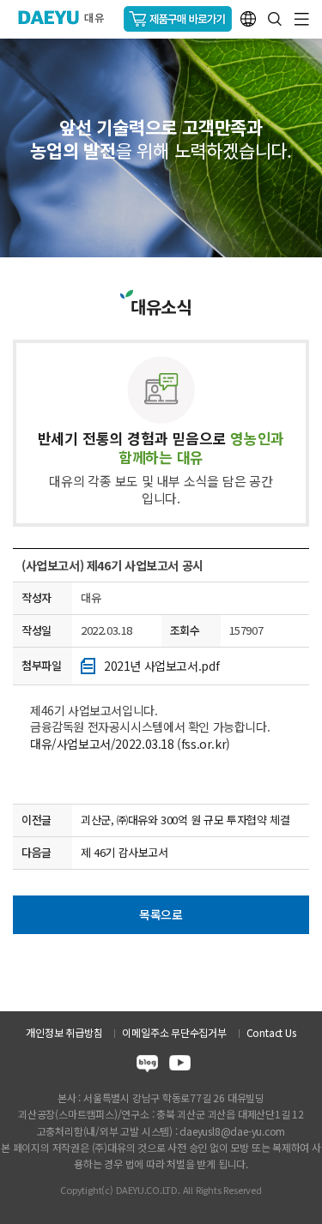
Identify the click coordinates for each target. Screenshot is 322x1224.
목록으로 (161, 914)
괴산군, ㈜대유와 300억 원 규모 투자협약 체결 (185, 819)
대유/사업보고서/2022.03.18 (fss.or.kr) (130, 743)
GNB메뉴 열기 (302, 19)
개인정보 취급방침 (64, 1032)
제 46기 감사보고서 (124, 852)
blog (147, 1065)
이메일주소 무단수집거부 (174, 1032)
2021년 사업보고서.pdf (161, 665)
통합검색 (275, 19)
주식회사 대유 (68, 17)
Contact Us (271, 1032)
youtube (180, 1065)
